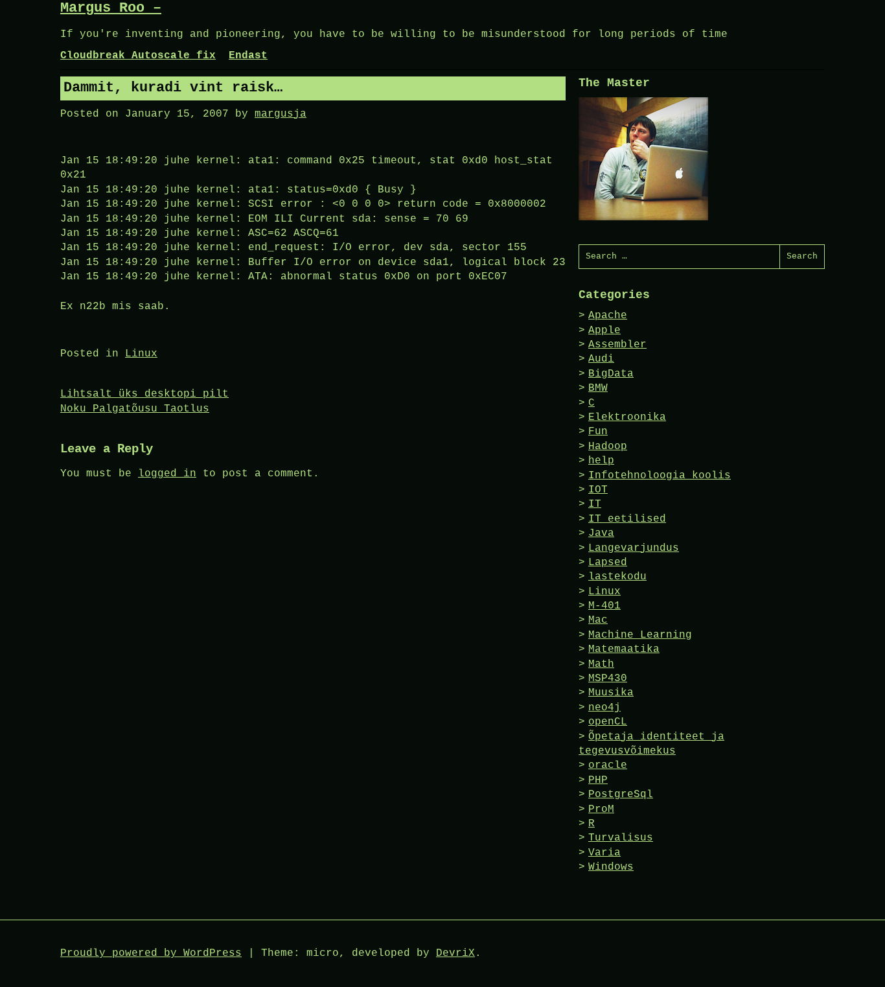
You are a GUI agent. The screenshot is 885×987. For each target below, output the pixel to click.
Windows (611, 867)
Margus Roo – (110, 8)
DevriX (455, 953)
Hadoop (607, 446)
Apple (604, 330)
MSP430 (607, 678)
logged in (167, 474)
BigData (611, 374)
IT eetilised (627, 519)
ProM (601, 809)
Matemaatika (624, 649)
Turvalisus (620, 838)
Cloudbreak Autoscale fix (138, 56)
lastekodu (617, 577)
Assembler (617, 345)
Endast (248, 56)
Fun (598, 431)
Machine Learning (640, 635)
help (601, 461)
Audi (601, 359)
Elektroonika (627, 417)
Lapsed (607, 562)
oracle (607, 765)
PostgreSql (620, 794)
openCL (607, 722)
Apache (607, 315)
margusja (280, 114)
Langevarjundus (633, 548)
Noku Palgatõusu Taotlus (134, 409)
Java (601, 533)
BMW (598, 388)
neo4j (604, 708)
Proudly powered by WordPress (151, 953)
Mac (598, 620)
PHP (598, 780)
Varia (604, 853)
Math (601, 664)
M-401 (604, 606)
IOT (598, 490)
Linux (141, 354)
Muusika (611, 693)
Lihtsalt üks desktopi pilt (144, 394)
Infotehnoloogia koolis (659, 476)
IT (594, 504)
